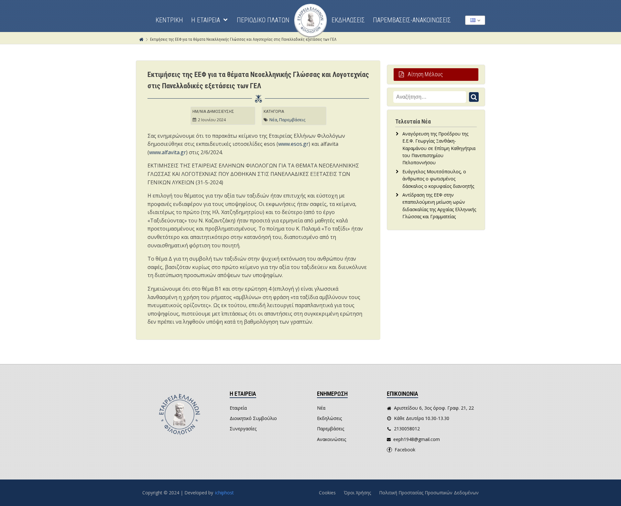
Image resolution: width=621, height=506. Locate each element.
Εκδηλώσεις (329, 418)
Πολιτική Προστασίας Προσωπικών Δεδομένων (429, 493)
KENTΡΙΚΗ (169, 20)
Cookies (327, 493)
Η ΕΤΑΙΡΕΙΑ (205, 20)
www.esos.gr (293, 143)
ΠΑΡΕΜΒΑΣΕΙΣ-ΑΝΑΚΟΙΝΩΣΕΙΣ (412, 20)
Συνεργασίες (243, 428)
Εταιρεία (238, 408)
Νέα (273, 120)
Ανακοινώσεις (331, 439)
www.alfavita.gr (167, 152)
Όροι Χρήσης (357, 493)
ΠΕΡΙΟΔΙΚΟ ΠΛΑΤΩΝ (263, 20)
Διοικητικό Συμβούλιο (253, 418)
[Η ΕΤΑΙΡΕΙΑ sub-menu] (226, 20)
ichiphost (224, 493)
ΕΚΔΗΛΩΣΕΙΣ (348, 20)
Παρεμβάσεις (292, 120)
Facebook (405, 450)
